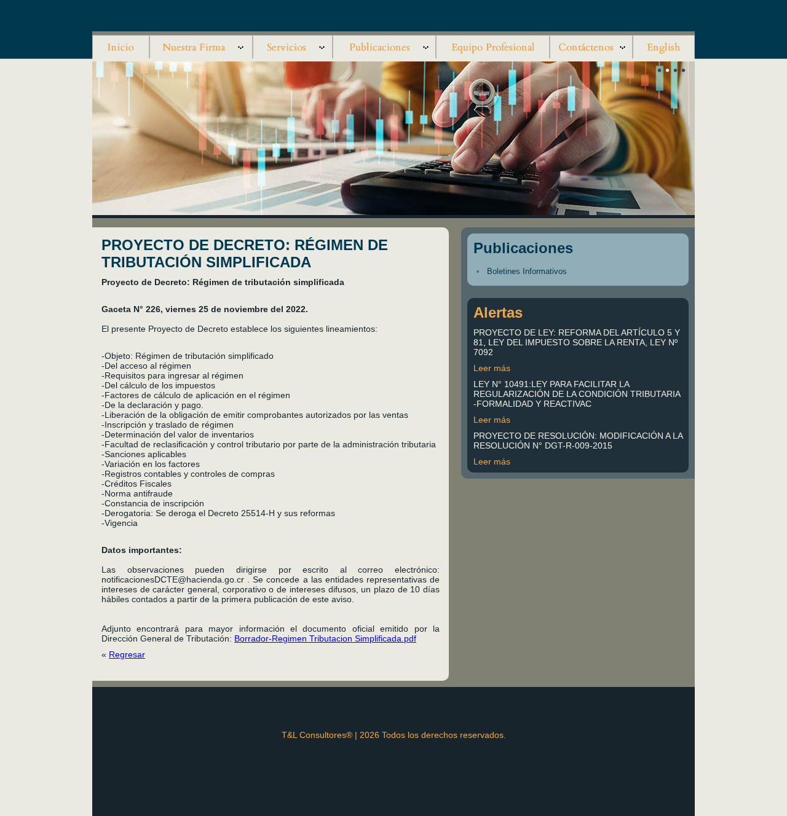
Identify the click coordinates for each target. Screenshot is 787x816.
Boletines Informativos (527, 271)
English (664, 44)
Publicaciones (384, 44)
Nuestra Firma (201, 44)
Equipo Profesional (493, 44)
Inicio (120, 44)
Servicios (293, 44)
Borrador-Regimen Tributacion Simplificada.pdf (325, 638)
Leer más (491, 368)
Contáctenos (591, 44)
